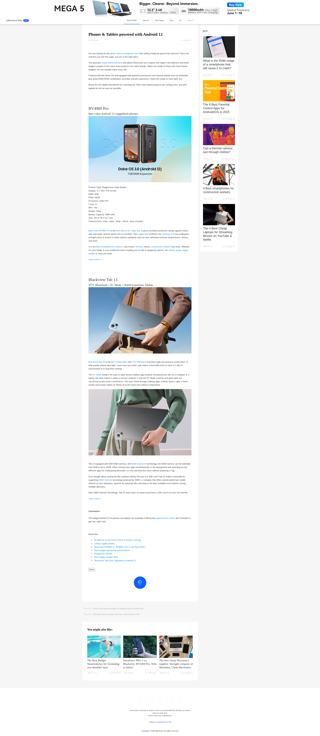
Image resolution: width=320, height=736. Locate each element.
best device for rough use (128, 231)
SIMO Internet (105, 480)
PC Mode (97, 375)
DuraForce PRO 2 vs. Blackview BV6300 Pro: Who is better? (140, 664)
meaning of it (168, 234)
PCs (171, 20)
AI (180, 20)
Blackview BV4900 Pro (99, 231)
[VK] (170, 700)
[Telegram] (183, 700)
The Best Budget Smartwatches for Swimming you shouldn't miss (103, 664)
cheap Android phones (111, 63)
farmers (139, 247)
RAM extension (139, 464)
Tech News (159, 20)
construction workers (161, 247)
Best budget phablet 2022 (106, 557)
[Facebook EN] (137, 700)
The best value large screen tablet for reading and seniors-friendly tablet (118, 608)
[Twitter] (144, 700)
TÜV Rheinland (139, 362)
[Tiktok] (176, 700)
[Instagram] (157, 700)
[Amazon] (163, 700)
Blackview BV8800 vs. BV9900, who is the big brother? (120, 547)
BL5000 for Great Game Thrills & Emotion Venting (117, 540)
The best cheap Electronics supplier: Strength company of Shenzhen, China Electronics (176, 664)
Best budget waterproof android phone (112, 550)
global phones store (165, 518)
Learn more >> (95, 259)
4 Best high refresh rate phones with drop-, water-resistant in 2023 (116, 614)
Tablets (91, 570)
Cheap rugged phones (104, 543)
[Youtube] (150, 700)
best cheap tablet (119, 362)
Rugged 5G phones (103, 554)
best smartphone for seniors (109, 247)
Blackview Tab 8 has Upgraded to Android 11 (115, 560)
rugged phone (144, 234)
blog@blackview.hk (164, 722)
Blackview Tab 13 (96, 362)
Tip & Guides (132, 20)
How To (146, 20)
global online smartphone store (124, 53)
